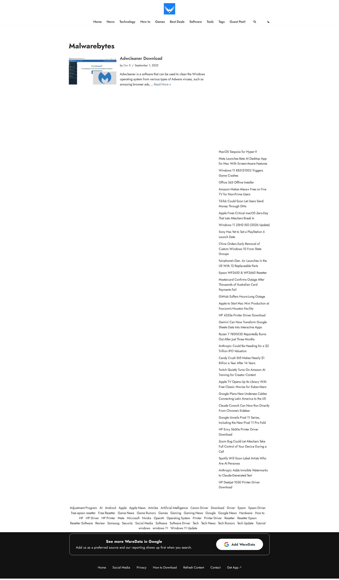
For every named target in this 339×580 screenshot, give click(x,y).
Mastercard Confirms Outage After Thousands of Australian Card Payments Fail (241, 284)
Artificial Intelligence (174, 508)
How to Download (165, 567)
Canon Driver (199, 508)
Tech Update (245, 523)
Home (97, 21)
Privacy (141, 567)
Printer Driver (213, 518)
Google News (227, 513)
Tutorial (261, 523)
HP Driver (92, 518)
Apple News (137, 508)
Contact (215, 567)
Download (217, 508)
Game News (126, 513)
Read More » (162, 84)
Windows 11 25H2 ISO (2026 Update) (244, 225)
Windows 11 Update (184, 528)
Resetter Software (81, 523)
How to (145, 21)
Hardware (245, 513)
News (111, 21)
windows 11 (160, 528)
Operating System (178, 518)
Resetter (229, 518)
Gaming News (193, 513)
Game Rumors (146, 513)
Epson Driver (257, 508)
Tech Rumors (226, 523)
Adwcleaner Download (141, 58)
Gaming (175, 513)
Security (127, 523)
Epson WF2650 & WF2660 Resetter (243, 272)
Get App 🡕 (234, 567)
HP (81, 518)
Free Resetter (106, 513)
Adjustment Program (83, 508)
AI (101, 508)
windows (144, 528)
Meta (121, 518)
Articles (153, 508)
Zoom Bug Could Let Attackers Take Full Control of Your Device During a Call (243, 446)
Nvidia (146, 518)
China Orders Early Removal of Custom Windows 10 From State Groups (240, 248)
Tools (210, 21)
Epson (242, 508)
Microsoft (133, 518)
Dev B (127, 65)
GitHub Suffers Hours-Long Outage (242, 296)
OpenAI (159, 518)
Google (211, 513)
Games (160, 21)
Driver (231, 508)
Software (195, 21)
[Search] (254, 21)
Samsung (113, 523)
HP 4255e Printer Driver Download (242, 315)
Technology (127, 21)
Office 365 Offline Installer (236, 182)
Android (110, 508)
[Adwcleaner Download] (92, 71)
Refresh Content (193, 567)
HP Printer (108, 518)
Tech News (208, 523)
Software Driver (180, 523)
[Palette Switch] (268, 21)
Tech (196, 523)
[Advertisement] (244, 89)
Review (100, 523)
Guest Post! (238, 21)
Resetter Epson (247, 518)
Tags (222, 21)
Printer (197, 518)
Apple (123, 508)
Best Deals (177, 21)
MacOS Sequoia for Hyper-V (238, 151)
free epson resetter (83, 513)
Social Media (144, 523)
